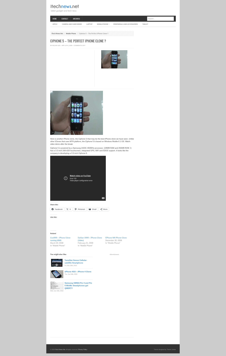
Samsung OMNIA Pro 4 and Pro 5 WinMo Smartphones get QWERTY (78, 285)
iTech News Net (57, 34)
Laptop (89, 24)
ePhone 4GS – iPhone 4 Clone (78, 272)
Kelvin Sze (56, 45)
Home (55, 18)
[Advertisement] (128, 8)
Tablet (145, 24)
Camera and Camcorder (72, 24)
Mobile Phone (101, 24)
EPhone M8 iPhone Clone (116, 238)
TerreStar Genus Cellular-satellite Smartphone (76, 261)
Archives (76, 18)
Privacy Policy (82, 349)
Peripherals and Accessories (125, 24)
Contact (64, 18)
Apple (55, 24)
